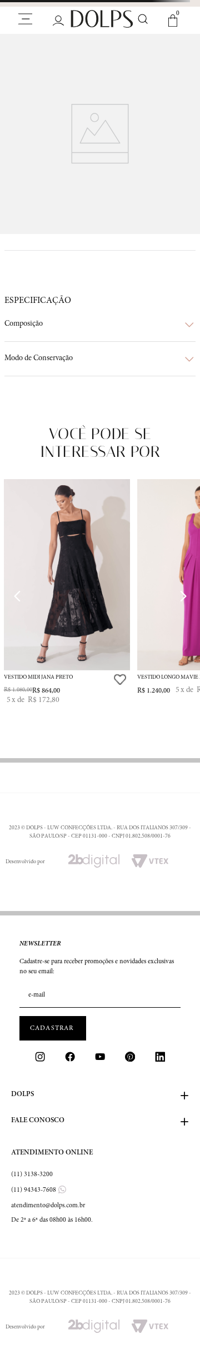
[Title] (70, 1057)
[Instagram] (40, 1057)
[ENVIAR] (52, 1028)
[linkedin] (160, 1057)
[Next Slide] (183, 596)
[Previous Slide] (17, 596)
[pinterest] (130, 1057)
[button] (100, 324)
